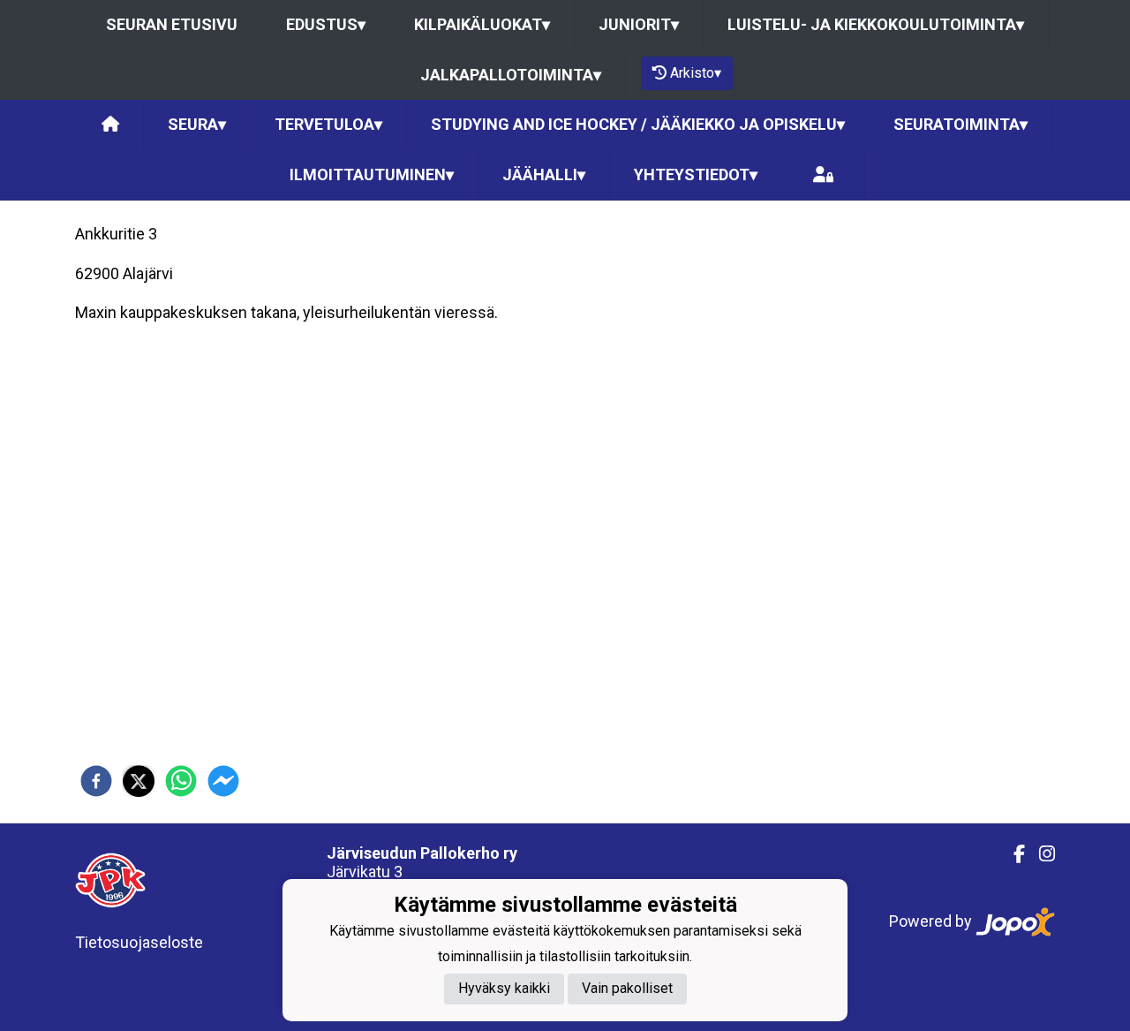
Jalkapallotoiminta (510, 74)
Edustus (325, 24)
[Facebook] (1012, 854)
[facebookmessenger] (223, 781)
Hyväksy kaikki (504, 988)
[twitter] (138, 781)
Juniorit (639, 24)
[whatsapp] (181, 781)
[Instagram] (1040, 854)
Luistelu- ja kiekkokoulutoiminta (875, 24)
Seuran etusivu (171, 24)
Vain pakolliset (627, 988)
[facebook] (96, 781)
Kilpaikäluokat (482, 24)
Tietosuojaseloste (139, 942)
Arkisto (695, 72)
